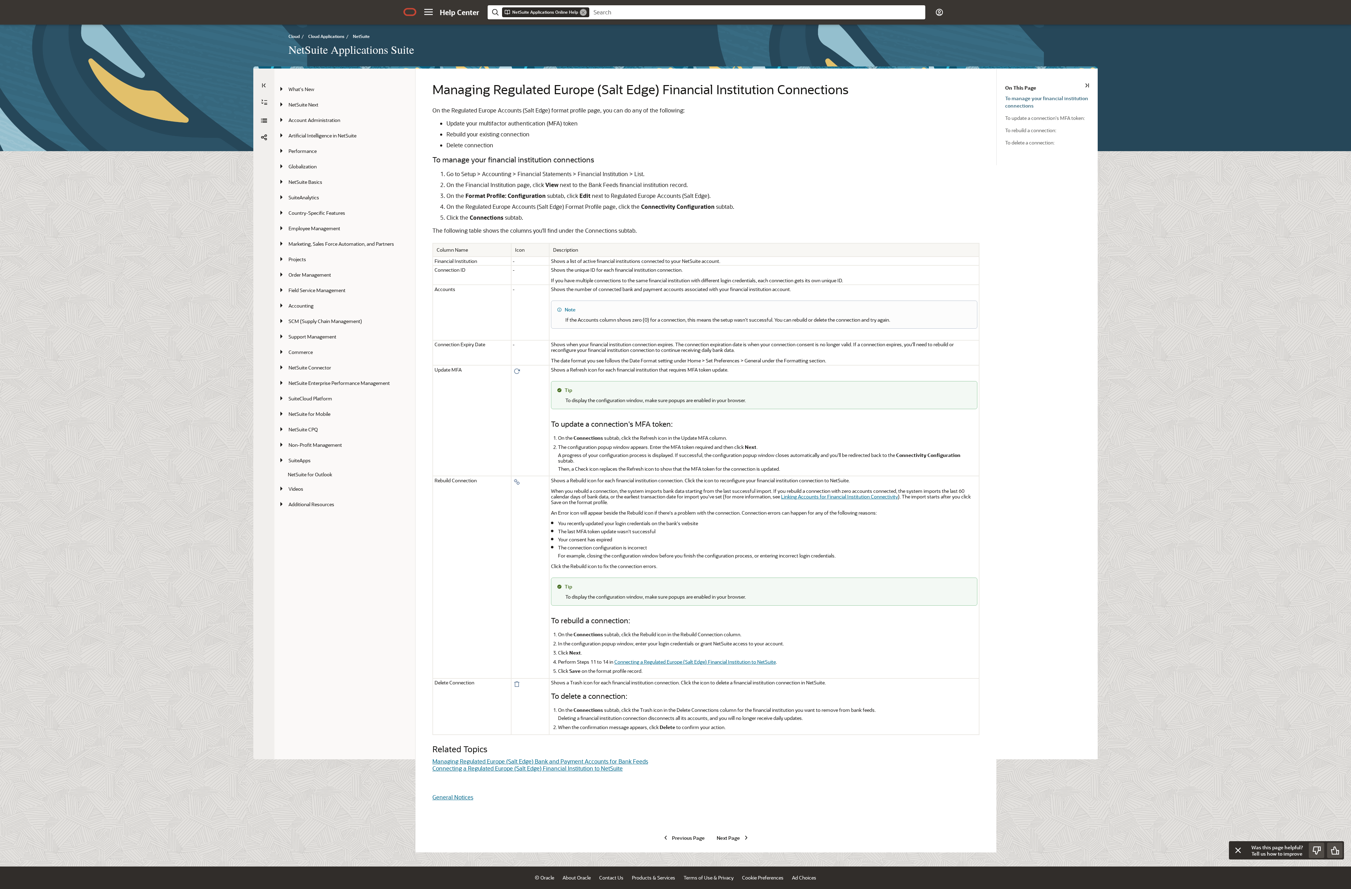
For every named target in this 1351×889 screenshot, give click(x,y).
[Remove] (583, 12)
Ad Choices (804, 878)
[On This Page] (1087, 85)
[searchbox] (757, 12)
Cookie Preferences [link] (763, 878)
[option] (1051, 101)
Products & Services (653, 878)
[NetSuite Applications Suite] (264, 120)
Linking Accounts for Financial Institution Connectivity (839, 496)
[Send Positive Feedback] (1335, 850)
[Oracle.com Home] (409, 12)
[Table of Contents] (264, 85)
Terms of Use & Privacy (709, 878)
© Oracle (544, 878)
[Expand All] (264, 102)
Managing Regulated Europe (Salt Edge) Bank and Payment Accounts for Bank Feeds (540, 761)
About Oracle (577, 878)
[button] (428, 12)
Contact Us (611, 878)
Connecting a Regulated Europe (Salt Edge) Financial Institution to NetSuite (695, 661)
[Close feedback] (1238, 850)
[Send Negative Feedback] (1316, 850)
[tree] (344, 296)
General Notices (452, 797)
